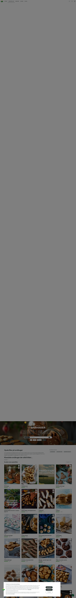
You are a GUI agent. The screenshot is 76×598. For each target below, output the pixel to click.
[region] (32, 589)
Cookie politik (29, 589)
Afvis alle (49, 589)
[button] (3, 589)
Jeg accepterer (49, 587)
